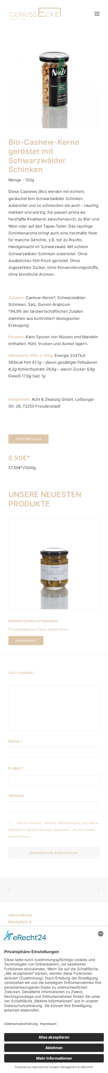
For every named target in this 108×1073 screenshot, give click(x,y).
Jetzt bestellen (28, 439)
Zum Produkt (26, 640)
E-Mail (16, 768)
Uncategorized (24, 629)
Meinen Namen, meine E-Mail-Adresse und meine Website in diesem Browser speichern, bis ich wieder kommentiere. (53, 830)
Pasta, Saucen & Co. (52, 629)
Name (15, 741)
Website (16, 795)
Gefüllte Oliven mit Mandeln (33, 621)
